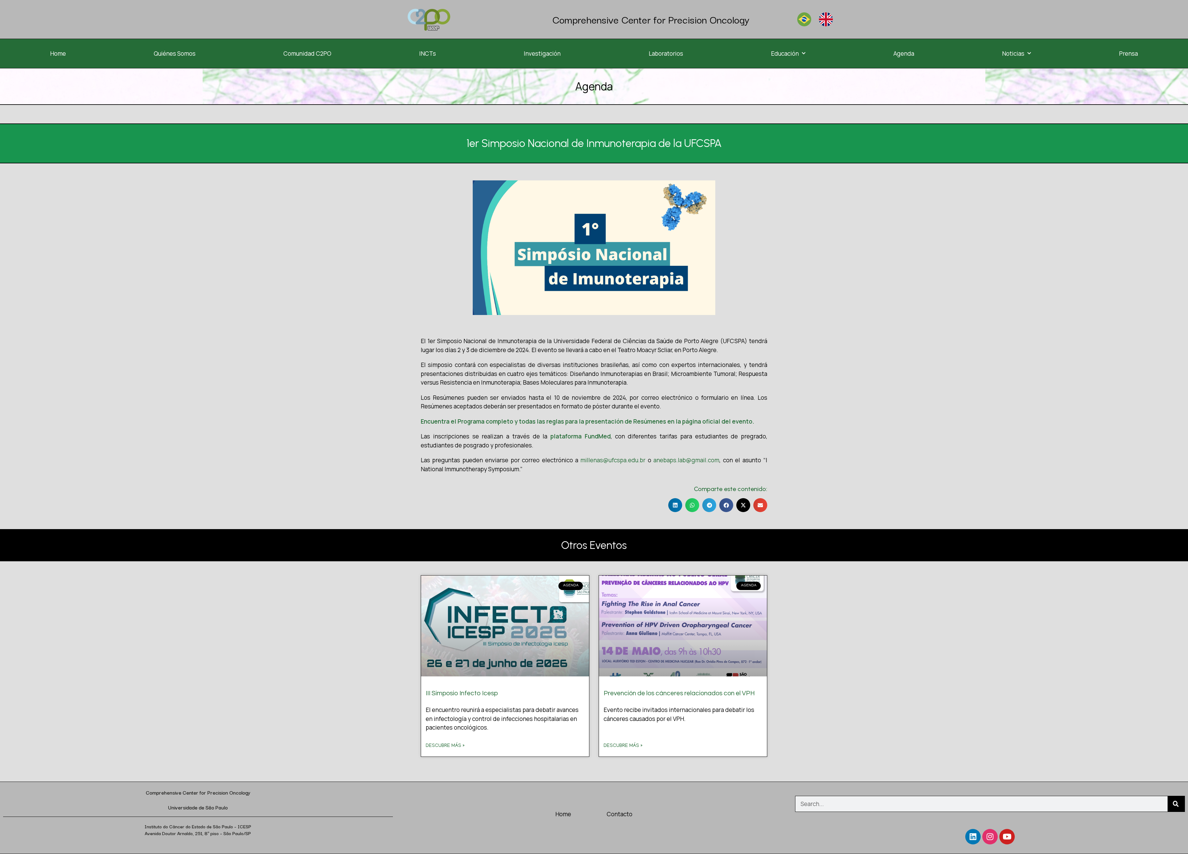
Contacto (619, 814)
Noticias (1013, 54)
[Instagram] (990, 836)
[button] (675, 505)
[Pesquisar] (1176, 804)
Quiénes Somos (175, 54)
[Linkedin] (973, 836)
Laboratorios (666, 54)
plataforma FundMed (580, 436)
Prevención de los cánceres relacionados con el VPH (679, 693)
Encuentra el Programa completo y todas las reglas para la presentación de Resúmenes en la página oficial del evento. (587, 421)
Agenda (903, 54)
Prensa (1128, 54)
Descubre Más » (445, 746)
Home (58, 54)
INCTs (427, 54)
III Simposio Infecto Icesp (462, 693)
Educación (785, 54)
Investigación (542, 54)
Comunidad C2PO (307, 54)
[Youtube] (1007, 836)
